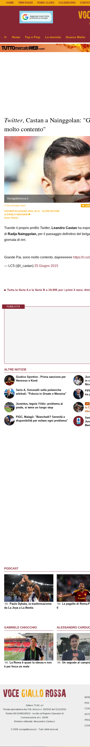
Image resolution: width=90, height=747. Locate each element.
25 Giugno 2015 (46, 266)
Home (10, 2)
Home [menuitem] (16, 37)
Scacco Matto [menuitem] (75, 37)
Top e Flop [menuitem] (32, 37)
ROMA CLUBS (45, 2)
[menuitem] (5, 37)
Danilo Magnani (17, 214)
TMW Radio (25, 2)
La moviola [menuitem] (53, 37)
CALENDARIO (67, 2)
